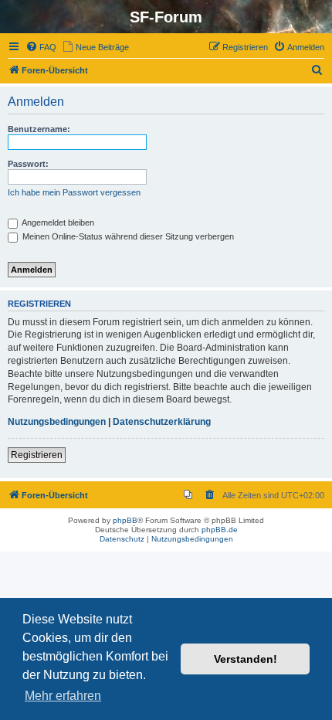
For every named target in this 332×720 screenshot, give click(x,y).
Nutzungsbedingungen (57, 421)
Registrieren (37, 455)
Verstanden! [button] (245, 659)
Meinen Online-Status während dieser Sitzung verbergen (127, 236)
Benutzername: (39, 129)
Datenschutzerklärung (162, 421)
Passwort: (28, 163)
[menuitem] (40, 47)
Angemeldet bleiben (57, 222)
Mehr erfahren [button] (63, 695)
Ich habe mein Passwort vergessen (74, 192)
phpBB (125, 520)
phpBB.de (220, 529)
